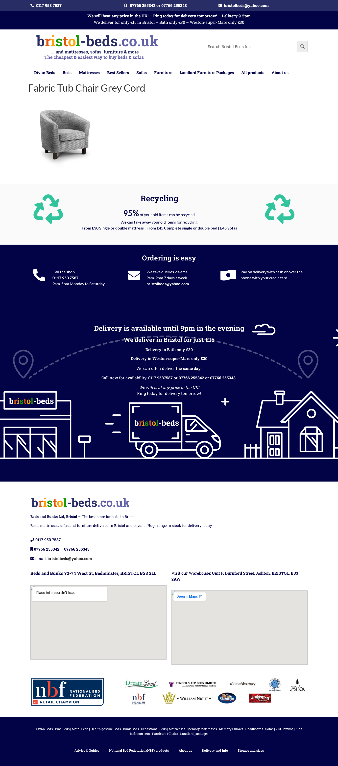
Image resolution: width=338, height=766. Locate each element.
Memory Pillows (231, 729)
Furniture (159, 734)
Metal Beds (80, 729)
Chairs (173, 734)
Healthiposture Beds (106, 729)
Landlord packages (194, 734)
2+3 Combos (284, 729)
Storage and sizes (251, 750)
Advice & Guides (86, 750)
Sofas (269, 729)
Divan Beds (44, 729)
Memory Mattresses (202, 729)
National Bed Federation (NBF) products (139, 750)
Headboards (254, 729)
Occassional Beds (154, 729)
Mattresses (177, 729)
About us (185, 750)
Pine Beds (62, 729)
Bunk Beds (131, 729)
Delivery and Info (215, 750)
